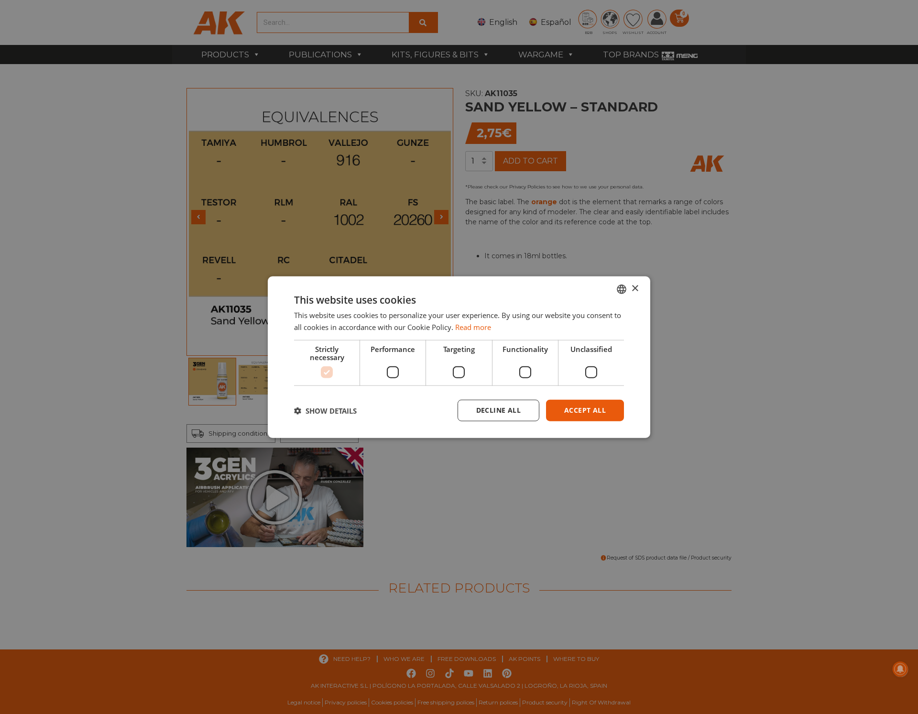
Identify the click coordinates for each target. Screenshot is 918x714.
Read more (473, 326)
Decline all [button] (498, 410)
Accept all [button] (585, 410)
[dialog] (459, 357)
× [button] (634, 288)
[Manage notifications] (900, 669)
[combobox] (621, 289)
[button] (325, 410)
